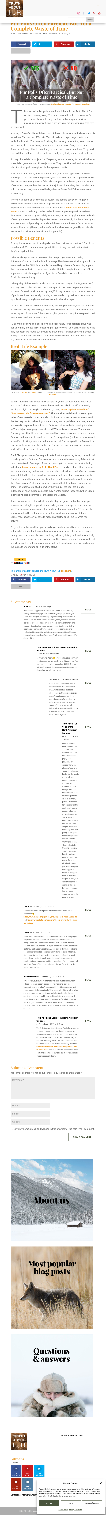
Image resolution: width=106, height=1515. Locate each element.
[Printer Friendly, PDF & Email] (23, 575)
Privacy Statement (75, 1510)
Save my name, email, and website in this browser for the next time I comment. (54, 1129)
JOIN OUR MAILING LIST (71, 1435)
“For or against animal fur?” (74, 409)
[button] (101, 1483)
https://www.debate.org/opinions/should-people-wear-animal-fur (50, 917)
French (33, 392)
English (24, 392)
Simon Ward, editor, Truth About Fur (27, 33)
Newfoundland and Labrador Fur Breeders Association (70, 104)
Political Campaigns (62, 33)
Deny (71, 1503)
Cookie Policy (63, 1510)
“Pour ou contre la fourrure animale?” (30, 413)
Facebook (52, 394)
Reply (88, 610)
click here (66, 570)
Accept (49, 1503)
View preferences (92, 1503)
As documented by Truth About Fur (40, 467)
